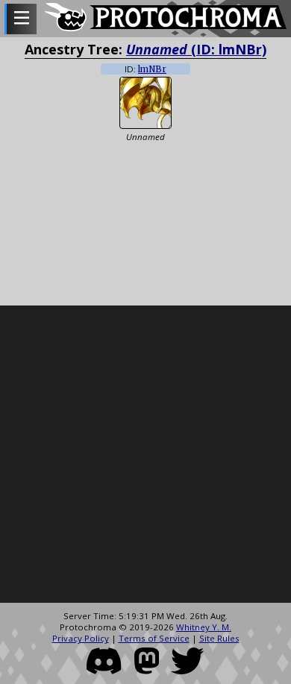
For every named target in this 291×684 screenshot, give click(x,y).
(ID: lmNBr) (196, 49)
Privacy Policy (80, 638)
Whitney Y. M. (203, 627)
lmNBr (152, 69)
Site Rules (219, 638)
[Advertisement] (145, 454)
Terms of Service (154, 638)
